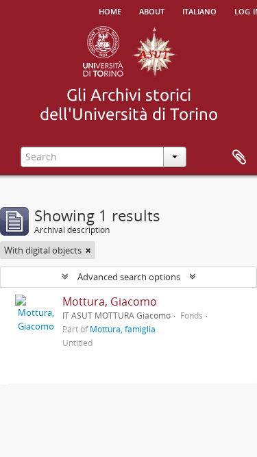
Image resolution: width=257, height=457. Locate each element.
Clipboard (239, 157)
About (151, 10)
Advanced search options (128, 277)
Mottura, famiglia (123, 328)
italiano (199, 10)
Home (110, 10)
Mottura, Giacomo (109, 301)
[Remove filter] (88, 250)
